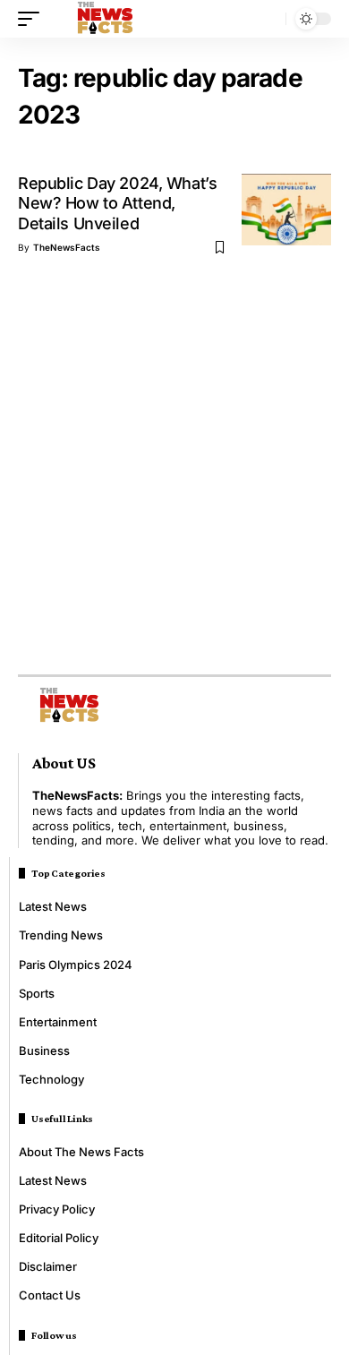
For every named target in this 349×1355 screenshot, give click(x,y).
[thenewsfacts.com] (105, 19)
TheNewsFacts (66, 247)
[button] (33, 19)
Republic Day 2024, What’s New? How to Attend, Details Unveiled (117, 203)
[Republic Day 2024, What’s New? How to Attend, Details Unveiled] (286, 209)
